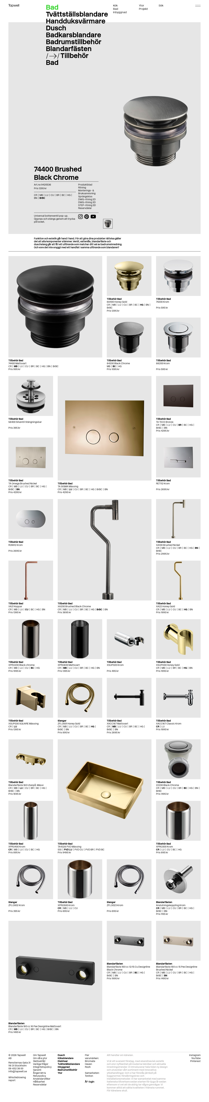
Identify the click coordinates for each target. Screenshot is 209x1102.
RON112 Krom (15, 545)
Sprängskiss (85, 196)
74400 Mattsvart (17, 363)
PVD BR (89, 849)
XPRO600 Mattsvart (69, 665)
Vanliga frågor (40, 1064)
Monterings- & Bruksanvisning (86, 192)
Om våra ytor (40, 1058)
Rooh (88, 1066)
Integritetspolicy (42, 1066)
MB (15, 366)
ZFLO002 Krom (16, 905)
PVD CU (79, 849)
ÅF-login (89, 1081)
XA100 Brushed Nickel (168, 545)
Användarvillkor (41, 1078)
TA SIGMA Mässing (68, 486)
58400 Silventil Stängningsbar (25, 422)
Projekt (143, 9)
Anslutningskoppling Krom (170, 905)
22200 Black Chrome (167, 785)
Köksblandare (65, 1058)
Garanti (37, 1069)
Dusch (56, 28)
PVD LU (68, 849)
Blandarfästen (69, 48)
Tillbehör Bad (67, 59)
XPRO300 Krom (164, 846)
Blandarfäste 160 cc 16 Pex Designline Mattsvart (34, 1026)
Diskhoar (63, 1061)
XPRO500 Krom (66, 905)
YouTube (196, 1058)
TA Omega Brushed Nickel (22, 483)
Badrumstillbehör (73, 42)
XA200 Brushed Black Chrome (74, 606)
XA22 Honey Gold (165, 606)
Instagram (195, 1055)
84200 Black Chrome (118, 363)
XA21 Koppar (15, 606)
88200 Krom (163, 363)
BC (37, 366)
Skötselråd (39, 1061)
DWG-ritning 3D (87, 202)
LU (21, 366)
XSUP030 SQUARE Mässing (23, 723)
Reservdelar (85, 208)
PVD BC (100, 849)
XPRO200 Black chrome (21, 665)
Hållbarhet (39, 1081)
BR (32, 366)
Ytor (141, 5)
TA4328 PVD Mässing (69, 846)
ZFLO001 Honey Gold (69, 723)
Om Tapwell (39, 1055)
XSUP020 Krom (115, 665)
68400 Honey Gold (117, 301)
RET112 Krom (163, 483)
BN (48, 366)
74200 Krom (162, 301)
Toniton (89, 1075)
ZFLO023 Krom (115, 905)
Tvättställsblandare (77, 14)
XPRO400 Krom (16, 846)
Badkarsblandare (73, 35)
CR (10, 366)
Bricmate (90, 1061)
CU (26, 366)
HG (43, 366)
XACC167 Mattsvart (117, 723)
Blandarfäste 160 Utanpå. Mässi (26, 785)
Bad (115, 9)
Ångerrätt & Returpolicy (39, 1074)
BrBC (55, 366)
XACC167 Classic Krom (168, 723)
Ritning (82, 187)
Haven (88, 1064)
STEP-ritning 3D (87, 205)
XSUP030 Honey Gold (168, 665)
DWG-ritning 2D (87, 199)
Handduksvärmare (75, 21)
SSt (60, 849)
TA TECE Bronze (164, 422)
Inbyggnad (120, 12)
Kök (115, 5)
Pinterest (195, 1061)
